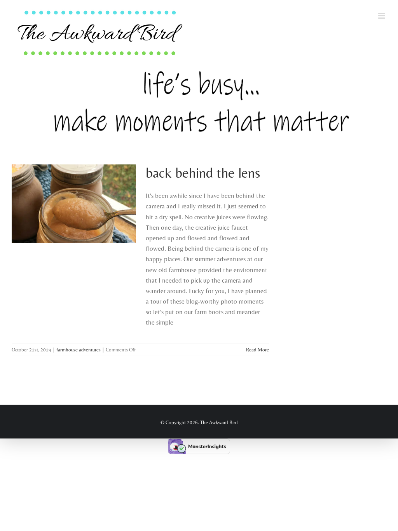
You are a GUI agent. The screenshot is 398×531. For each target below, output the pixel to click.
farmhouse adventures (78, 350)
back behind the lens (203, 172)
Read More (257, 350)
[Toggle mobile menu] (382, 16)
